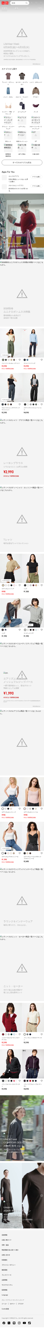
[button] (11, 343)
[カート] (36, 3)
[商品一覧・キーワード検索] (41, 3)
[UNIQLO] (5, 3)
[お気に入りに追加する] (19, 360)
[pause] (41, 226)
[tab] (4, 8)
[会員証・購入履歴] (31, 3)
